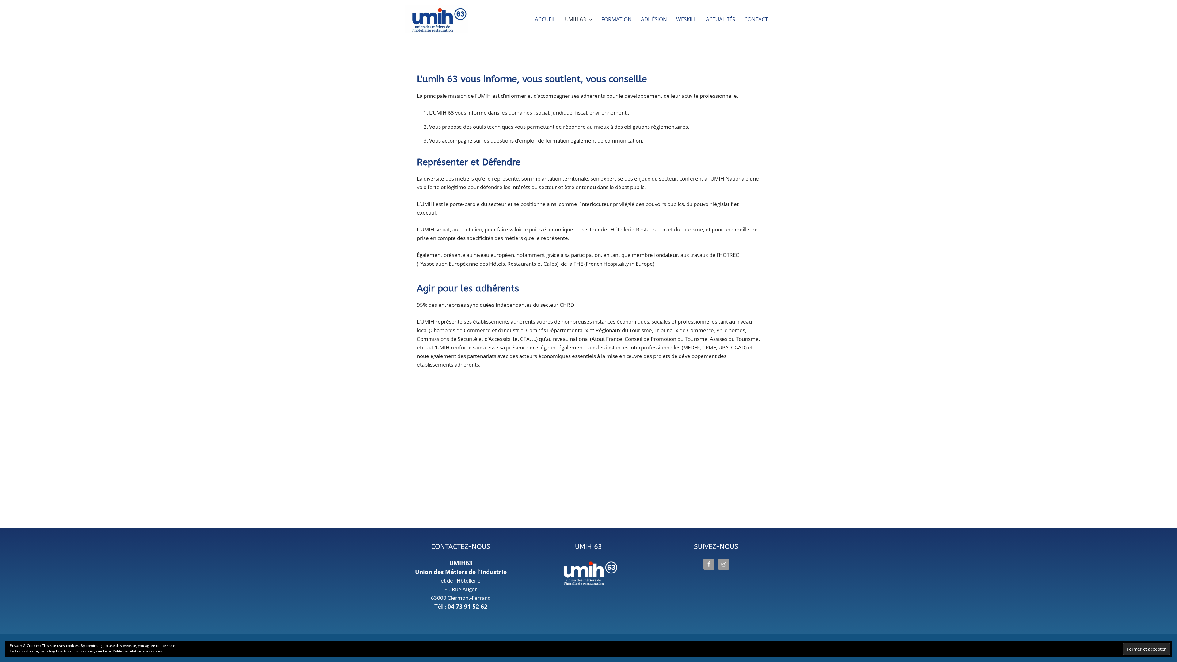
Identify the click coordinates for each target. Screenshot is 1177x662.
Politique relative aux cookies (137, 651)
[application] (589, 19)
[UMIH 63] (588, 574)
